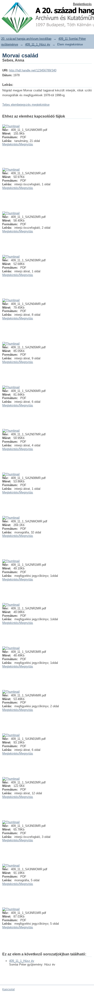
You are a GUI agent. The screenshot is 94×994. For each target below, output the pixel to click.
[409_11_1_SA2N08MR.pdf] (11, 474)
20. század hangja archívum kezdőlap (26, 38)
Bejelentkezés (82, 4)
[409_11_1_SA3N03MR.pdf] (11, 822)
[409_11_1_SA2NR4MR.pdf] (11, 691)
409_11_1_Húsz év (37, 44)
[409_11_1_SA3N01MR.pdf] (11, 735)
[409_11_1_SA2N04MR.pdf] (11, 300)
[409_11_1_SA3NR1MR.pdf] (11, 909)
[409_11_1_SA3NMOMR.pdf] (11, 865)
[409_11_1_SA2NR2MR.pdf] (11, 604)
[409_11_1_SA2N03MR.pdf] (11, 256)
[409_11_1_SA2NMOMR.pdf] (11, 517)
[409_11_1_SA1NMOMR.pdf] (11, 126)
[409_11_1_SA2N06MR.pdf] (11, 387)
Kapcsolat (8, 989)
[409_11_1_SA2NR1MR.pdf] (11, 561)
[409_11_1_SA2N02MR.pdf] (11, 213)
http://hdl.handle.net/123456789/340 (32, 70)
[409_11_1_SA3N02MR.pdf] (11, 778)
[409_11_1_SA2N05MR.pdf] (11, 343)
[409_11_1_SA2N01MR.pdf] (11, 169)
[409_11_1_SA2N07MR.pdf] (11, 430)
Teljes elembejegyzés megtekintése (26, 104)
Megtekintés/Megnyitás (17, 144)
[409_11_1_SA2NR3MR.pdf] (11, 648)
